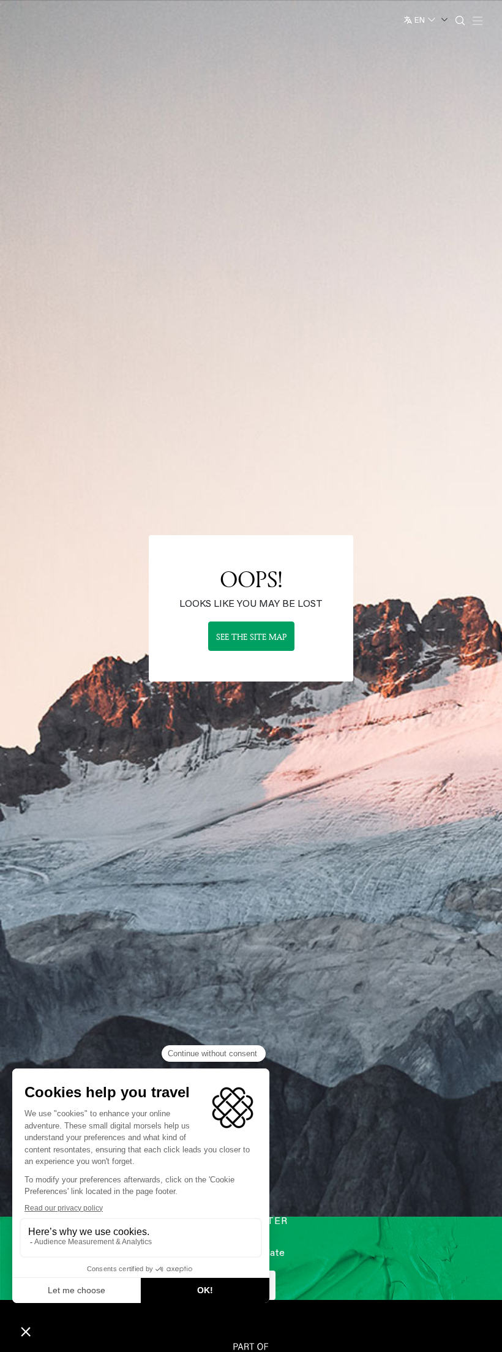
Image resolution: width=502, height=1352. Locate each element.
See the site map (251, 636)
